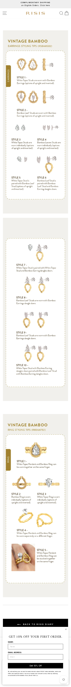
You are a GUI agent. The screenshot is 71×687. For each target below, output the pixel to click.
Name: (11, 642)
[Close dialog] (66, 629)
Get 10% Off (35, 665)
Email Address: (15, 652)
